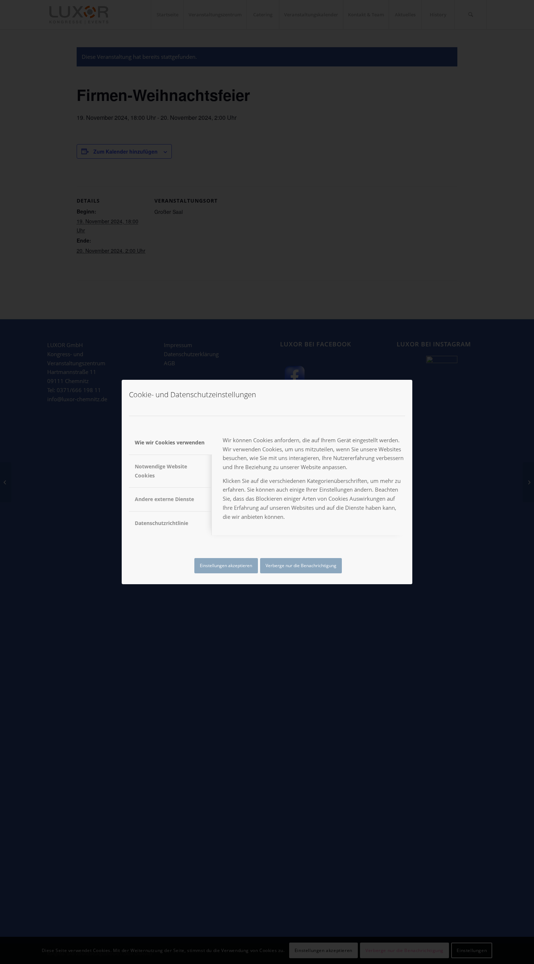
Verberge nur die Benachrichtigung (301, 565)
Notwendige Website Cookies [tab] (161, 471)
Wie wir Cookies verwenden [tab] (170, 442)
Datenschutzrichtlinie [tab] (161, 523)
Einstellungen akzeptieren (226, 565)
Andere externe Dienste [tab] (164, 499)
